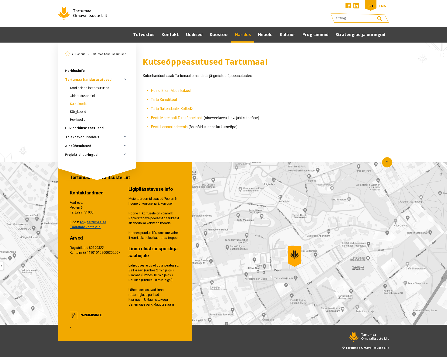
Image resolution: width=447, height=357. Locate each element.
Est (371, 6)
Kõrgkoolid (78, 111)
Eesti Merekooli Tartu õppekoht (177, 118)
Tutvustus (143, 34)
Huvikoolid (77, 119)
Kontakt (170, 34)
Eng (382, 6)
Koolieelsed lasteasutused (89, 88)
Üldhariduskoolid (82, 95)
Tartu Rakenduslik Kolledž (172, 109)
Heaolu (265, 34)
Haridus (243, 34)
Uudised (194, 34)
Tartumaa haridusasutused (108, 54)
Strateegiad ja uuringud (360, 34)
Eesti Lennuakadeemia (169, 127)
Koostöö (219, 34)
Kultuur (287, 34)
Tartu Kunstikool (164, 99)
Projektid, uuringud (81, 154)
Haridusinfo (75, 70)
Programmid (315, 34)
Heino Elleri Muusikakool (171, 90)
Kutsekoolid (79, 103)
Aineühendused (78, 145)
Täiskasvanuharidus (82, 137)
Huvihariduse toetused (84, 128)
